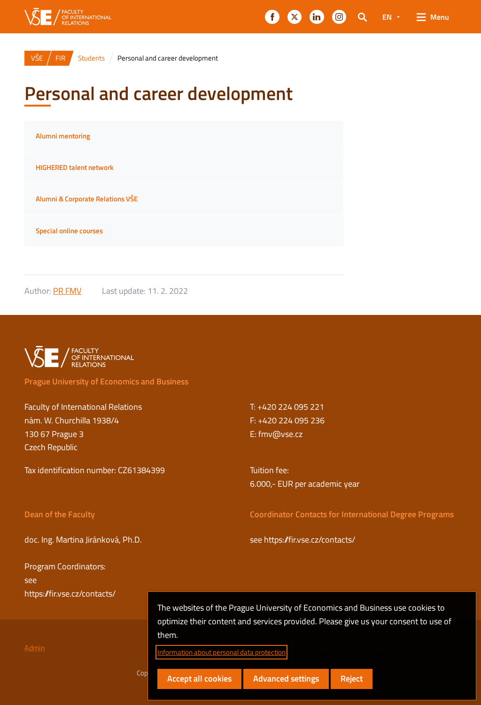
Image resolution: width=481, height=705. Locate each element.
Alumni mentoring (63, 135)
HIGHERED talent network (74, 167)
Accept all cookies (199, 678)
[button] (272, 17)
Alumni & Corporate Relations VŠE (87, 198)
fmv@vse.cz (280, 434)
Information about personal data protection (221, 652)
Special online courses (69, 230)
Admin (34, 647)
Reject (352, 678)
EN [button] (387, 17)
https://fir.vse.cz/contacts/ (70, 593)
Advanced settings (286, 678)
